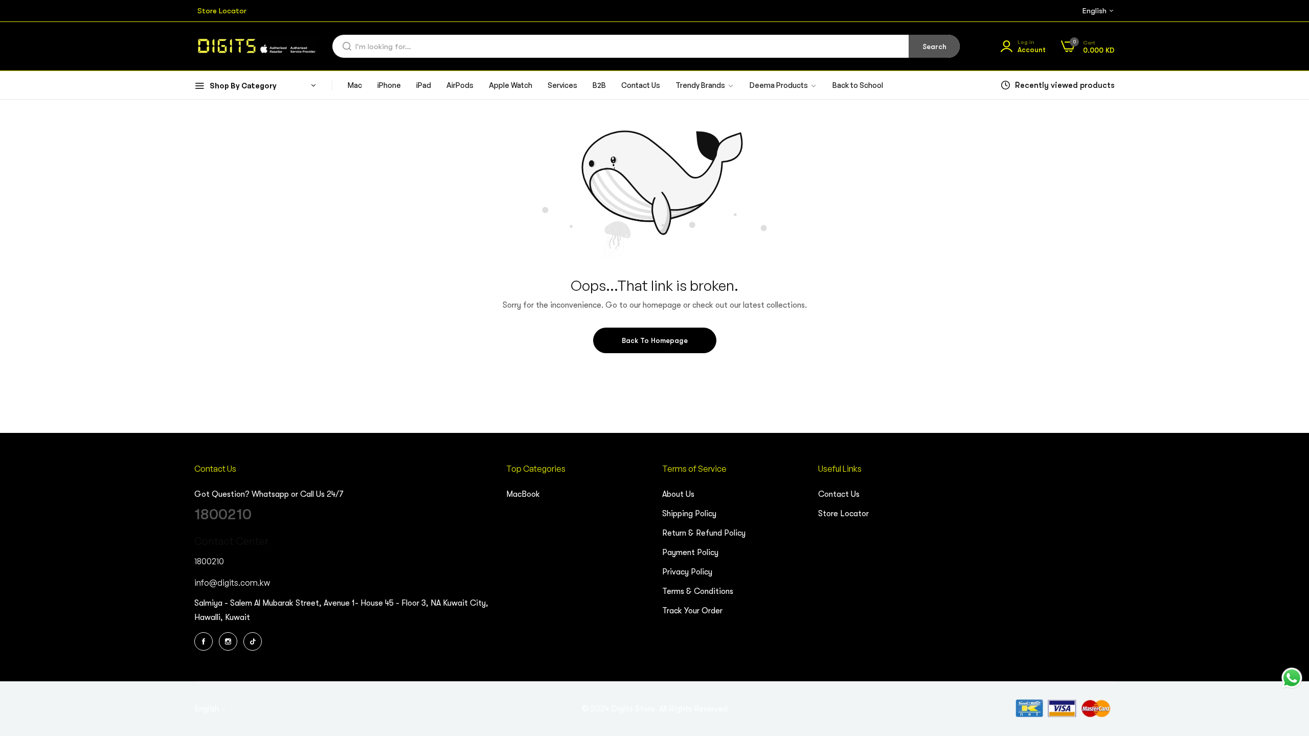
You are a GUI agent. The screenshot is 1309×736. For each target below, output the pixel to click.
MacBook (523, 494)
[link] (783, 85)
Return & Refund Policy (704, 533)
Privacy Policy (687, 572)
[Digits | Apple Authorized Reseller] (255, 46)
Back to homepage (655, 340)
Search (934, 46)
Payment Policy (690, 552)
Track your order (692, 610)
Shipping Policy (689, 513)
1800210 (223, 514)
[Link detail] (205, 641)
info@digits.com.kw (232, 583)
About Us (678, 494)
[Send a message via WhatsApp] (1292, 678)
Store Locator (843, 513)
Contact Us (839, 494)
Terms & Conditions (697, 591)
